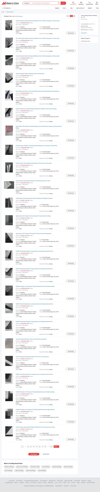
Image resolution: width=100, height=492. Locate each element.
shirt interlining (8, 470)
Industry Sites (60, 480)
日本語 (64, 482)
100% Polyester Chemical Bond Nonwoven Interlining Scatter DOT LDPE (33, 180)
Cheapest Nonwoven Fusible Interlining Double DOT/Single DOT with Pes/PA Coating (36, 108)
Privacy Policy (73, 485)
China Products (19, 480)
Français (27, 482)
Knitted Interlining (56, 466)
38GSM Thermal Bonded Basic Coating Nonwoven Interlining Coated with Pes (34, 374)
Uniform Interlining (30, 470)
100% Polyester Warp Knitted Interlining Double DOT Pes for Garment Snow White (35, 427)
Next (56, 446)
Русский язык (34, 482)
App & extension (80, 8)
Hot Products (12, 480)
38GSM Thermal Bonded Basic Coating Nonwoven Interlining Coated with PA (34, 268)
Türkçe (78, 482)
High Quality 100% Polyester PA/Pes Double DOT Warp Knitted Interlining (33, 216)
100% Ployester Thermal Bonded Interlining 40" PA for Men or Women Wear (34, 163)
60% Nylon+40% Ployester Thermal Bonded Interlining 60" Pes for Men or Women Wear (36, 145)
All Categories (7, 8)
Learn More (84, 33)
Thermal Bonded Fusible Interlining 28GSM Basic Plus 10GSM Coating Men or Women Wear (38, 56)
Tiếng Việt (83, 482)
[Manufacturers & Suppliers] (10, 3)
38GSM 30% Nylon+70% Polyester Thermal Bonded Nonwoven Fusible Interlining (35, 286)
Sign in (96, 4)
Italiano (39, 482)
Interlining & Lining (85, 41)
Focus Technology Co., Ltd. (40, 485)
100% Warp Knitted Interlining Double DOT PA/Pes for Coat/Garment (32, 356)
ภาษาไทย (73, 482)
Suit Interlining (45, 466)
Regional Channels (68, 480)
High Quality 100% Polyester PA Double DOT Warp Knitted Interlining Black (33, 233)
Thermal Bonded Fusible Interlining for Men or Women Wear (30, 73)
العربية (56, 482)
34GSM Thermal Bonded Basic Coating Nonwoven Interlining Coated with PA (34, 321)
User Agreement (58, 485)
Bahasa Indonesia (91, 482)
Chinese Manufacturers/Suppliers (31, 480)
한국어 (60, 482)
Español (16, 482)
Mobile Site (84, 480)
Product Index (77, 480)
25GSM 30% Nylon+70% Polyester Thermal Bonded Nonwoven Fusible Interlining (35, 392)
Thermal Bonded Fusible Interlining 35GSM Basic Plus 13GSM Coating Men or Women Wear (38, 38)
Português (21, 482)
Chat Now (46, 454)
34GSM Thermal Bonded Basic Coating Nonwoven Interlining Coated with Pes (34, 304)
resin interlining (42, 470)
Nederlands (50, 482)
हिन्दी (68, 482)
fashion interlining (9, 466)
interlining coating (35, 466)
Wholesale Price (52, 480)
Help (71, 8)
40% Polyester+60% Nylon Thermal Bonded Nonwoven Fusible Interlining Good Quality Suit (37, 91)
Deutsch (44, 482)
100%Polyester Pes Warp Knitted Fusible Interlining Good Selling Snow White (34, 198)
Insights (89, 480)
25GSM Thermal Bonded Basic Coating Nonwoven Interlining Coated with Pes (34, 251)
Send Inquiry (71, 33)
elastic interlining (68, 466)
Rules (97, 8)
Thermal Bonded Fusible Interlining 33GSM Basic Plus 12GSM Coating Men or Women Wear (38, 21)
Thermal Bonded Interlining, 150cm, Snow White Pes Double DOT (31, 339)
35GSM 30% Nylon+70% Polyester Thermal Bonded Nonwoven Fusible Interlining (35, 409)
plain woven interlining (22, 466)
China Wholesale (43, 480)
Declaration (66, 485)
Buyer (64, 8)
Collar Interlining (19, 470)
